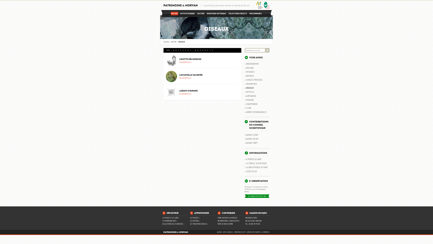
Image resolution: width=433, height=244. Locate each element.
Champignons (252, 104)
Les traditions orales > (199, 224)
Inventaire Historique (216, 13)
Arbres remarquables (256, 112)
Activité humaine (187, 13)
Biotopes (250, 76)
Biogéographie (252, 63)
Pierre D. (266, 232)
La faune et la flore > (170, 218)
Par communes (255, 13)
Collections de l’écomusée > (173, 224)
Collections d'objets (238, 13)
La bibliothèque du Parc (257, 167)
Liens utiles (251, 171)
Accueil (166, 42)
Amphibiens (251, 96)
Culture (200, 13)
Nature (174, 13)
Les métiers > (195, 221)
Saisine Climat (252, 135)
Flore (248, 108)
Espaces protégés (254, 80)
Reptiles (250, 92)
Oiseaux (250, 88)
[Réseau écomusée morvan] (259, 5)
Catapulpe (250, 232)
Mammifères (251, 84)
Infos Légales (228, 232)
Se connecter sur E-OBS (257, 196)
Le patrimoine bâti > (169, 221)
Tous (168, 50)
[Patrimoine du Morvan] (181, 5)
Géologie (250, 68)
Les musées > (195, 218)
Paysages (250, 71)
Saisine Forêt (252, 143)
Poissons (250, 100)
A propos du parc (253, 159)
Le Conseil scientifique (256, 163)
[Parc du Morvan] (266, 5)
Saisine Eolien (252, 138)
